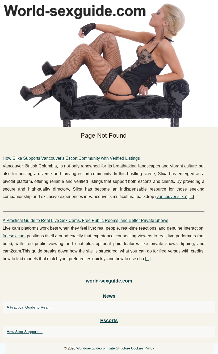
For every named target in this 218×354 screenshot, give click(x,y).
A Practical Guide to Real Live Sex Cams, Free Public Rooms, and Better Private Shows (85, 220)
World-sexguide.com (92, 348)
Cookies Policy (142, 348)
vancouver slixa (171, 196)
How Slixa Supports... (25, 332)
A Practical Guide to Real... (29, 307)
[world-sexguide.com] (109, 63)
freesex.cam (14, 236)
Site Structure (119, 348)
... (191, 196)
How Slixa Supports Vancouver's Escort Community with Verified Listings (71, 158)
